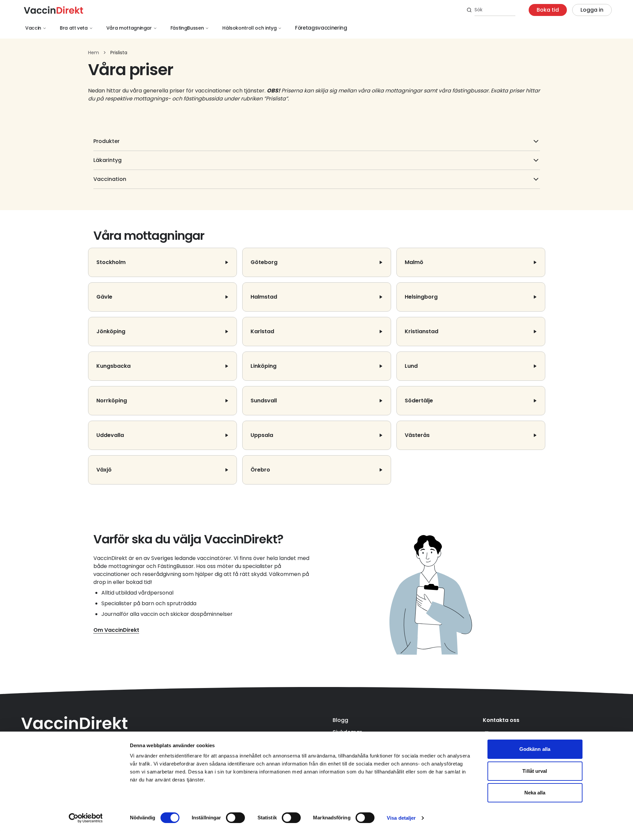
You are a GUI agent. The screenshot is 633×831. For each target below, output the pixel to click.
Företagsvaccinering (321, 27)
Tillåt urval (534, 771)
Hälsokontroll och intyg (249, 28)
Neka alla (535, 792)
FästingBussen (187, 28)
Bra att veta (74, 28)
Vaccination (109, 179)
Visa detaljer (401, 818)
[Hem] (53, 10)
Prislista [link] (118, 52)
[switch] (235, 817)
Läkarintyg (107, 160)
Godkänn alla (534, 749)
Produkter (106, 141)
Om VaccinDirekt (116, 630)
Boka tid (548, 10)
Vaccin (33, 28)
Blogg (340, 720)
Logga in (591, 10)
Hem (93, 52)
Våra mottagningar (129, 28)
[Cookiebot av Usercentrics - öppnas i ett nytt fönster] (85, 818)
